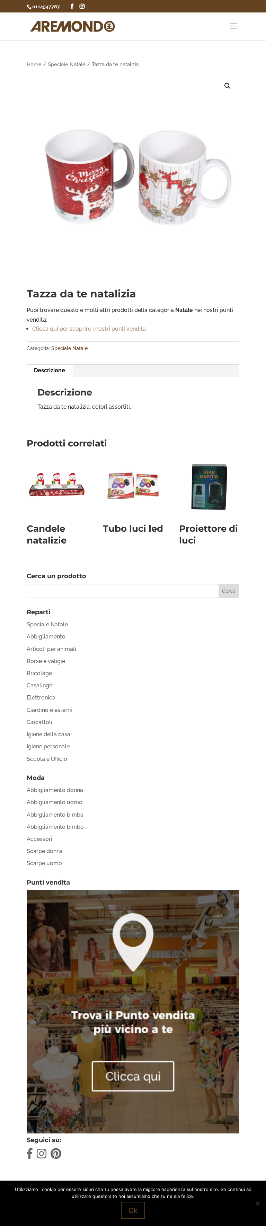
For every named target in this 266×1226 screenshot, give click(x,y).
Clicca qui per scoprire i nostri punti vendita (89, 328)
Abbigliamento (46, 636)
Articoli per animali (51, 649)
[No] (257, 1203)
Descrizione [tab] (49, 370)
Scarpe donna (45, 851)
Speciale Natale (67, 64)
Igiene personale (48, 746)
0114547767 (46, 6)
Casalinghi (40, 685)
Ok (133, 1210)
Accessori (39, 839)
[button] (227, 86)
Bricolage (39, 673)
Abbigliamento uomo (54, 802)
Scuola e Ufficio (47, 759)
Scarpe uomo (44, 863)
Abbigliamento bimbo (55, 827)
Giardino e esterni (49, 710)
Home (34, 64)
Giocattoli (39, 722)
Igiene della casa (48, 734)
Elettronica (41, 697)
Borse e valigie (46, 661)
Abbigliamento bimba (55, 814)
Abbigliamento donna (55, 790)
